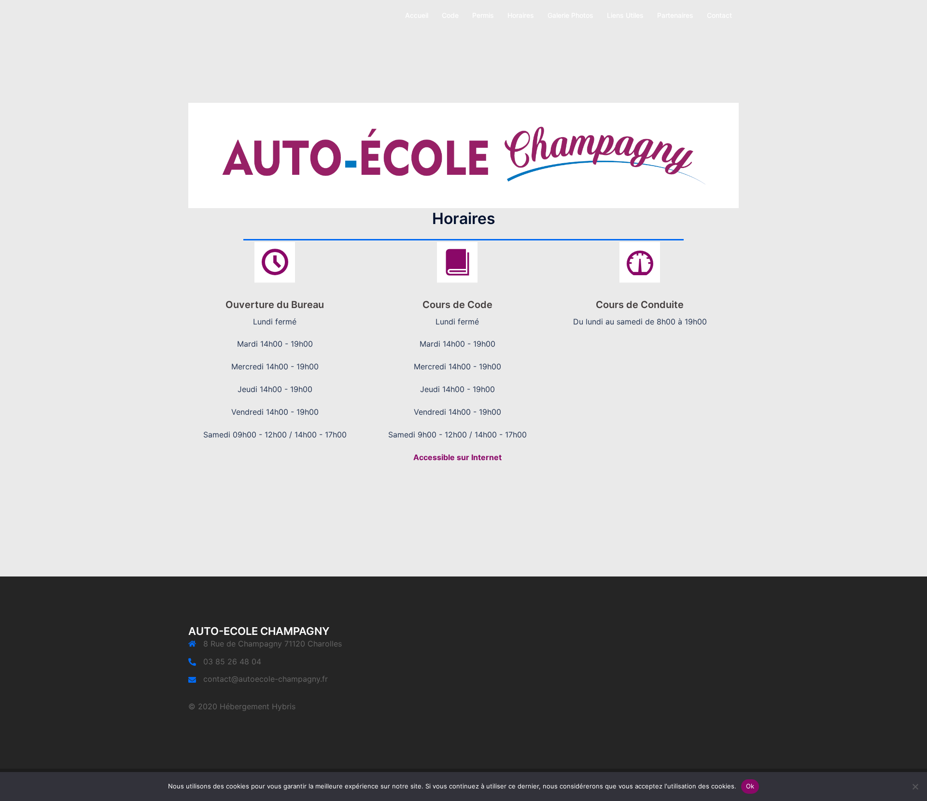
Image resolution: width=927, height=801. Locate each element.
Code (450, 15)
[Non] (915, 786)
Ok (750, 786)
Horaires (520, 15)
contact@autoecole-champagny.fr (265, 679)
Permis (483, 15)
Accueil (416, 15)
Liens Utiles (625, 15)
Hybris (283, 706)
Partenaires (675, 15)
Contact (719, 15)
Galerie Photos (570, 15)
